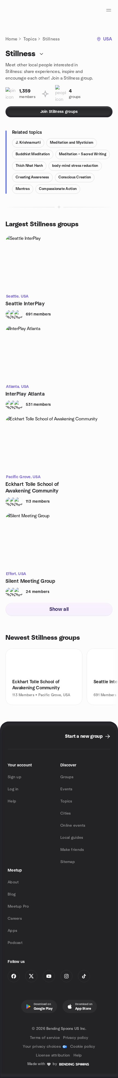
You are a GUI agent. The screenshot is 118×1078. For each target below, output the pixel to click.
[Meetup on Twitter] (31, 976)
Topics (29, 39)
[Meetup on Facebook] (14, 976)
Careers (15, 919)
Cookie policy (82, 1047)
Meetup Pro (18, 906)
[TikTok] (84, 976)
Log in (13, 789)
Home (11, 39)
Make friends (72, 850)
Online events (73, 825)
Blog (12, 894)
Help (12, 801)
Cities (65, 813)
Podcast (15, 943)
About (13, 882)
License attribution (53, 1055)
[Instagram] (66, 976)
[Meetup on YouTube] (49, 976)
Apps (12, 931)
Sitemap (67, 862)
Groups (67, 777)
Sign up (14, 777)
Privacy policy (75, 1038)
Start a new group (84, 736)
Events (66, 789)
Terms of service (45, 1038)
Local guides (71, 838)
